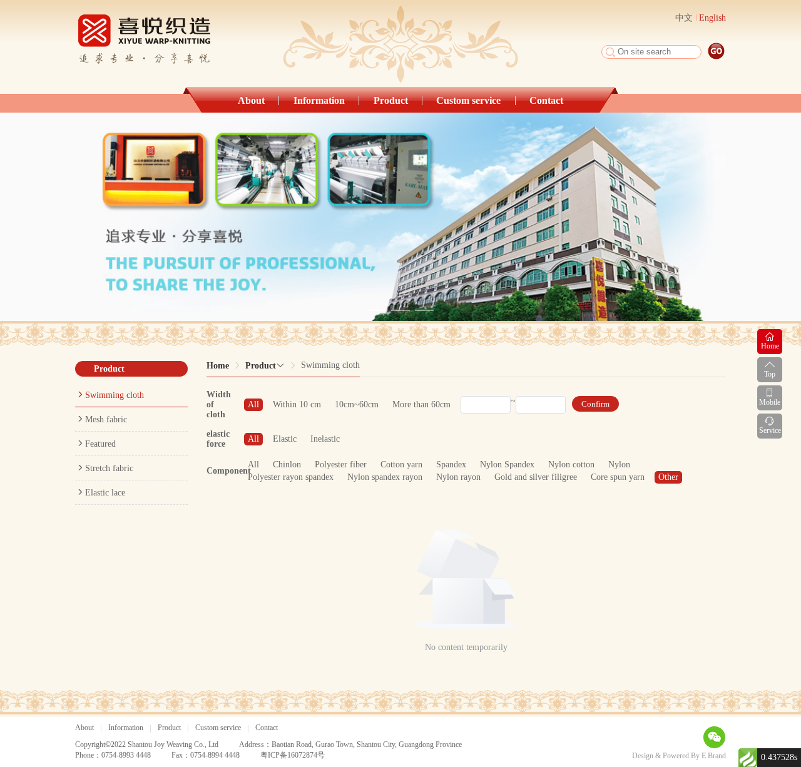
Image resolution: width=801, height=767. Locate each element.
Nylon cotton (571, 464)
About (251, 100)
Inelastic (325, 439)
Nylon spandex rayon (384, 477)
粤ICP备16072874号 (292, 755)
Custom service (468, 100)
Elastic (285, 439)
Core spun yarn (618, 477)
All (253, 404)
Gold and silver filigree (535, 477)
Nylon (619, 464)
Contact (546, 100)
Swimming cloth (114, 395)
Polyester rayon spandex (291, 477)
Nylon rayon (458, 477)
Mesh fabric (106, 419)
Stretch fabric (109, 468)
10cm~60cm (357, 404)
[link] (218, 365)
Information (319, 100)
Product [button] (260, 365)
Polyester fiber (341, 464)
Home (218, 365)
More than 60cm (421, 404)
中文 (684, 18)
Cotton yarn (401, 464)
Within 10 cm (297, 404)
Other (668, 477)
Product (391, 100)
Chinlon (287, 464)
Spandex (451, 464)
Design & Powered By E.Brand (679, 755)
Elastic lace (105, 492)
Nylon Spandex (507, 464)
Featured (100, 444)
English (712, 18)
